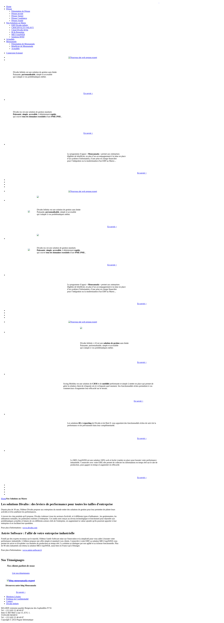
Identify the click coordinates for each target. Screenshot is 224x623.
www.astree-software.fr (32, 550)
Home (3, 499)
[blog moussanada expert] (21, 580)
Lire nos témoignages (21, 573)
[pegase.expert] (82, 57)
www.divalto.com (30, 528)
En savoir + (88, 93)
